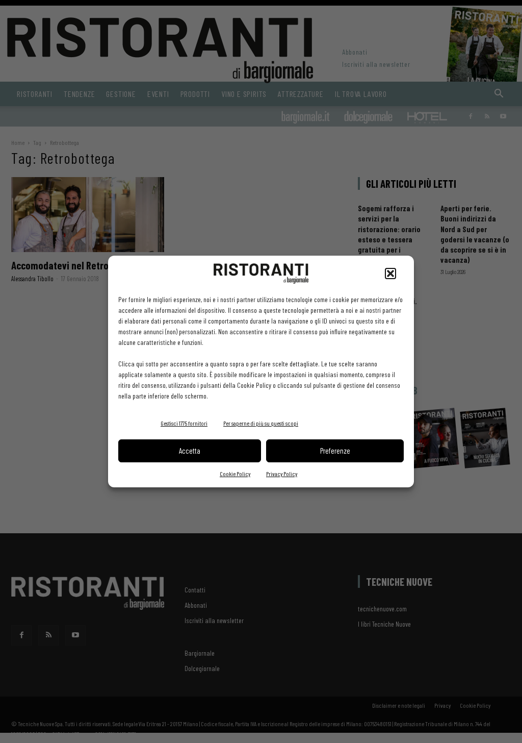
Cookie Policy (235, 473)
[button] (390, 273)
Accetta (189, 450)
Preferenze (335, 450)
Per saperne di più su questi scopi (260, 423)
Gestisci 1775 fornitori (184, 423)
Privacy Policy (281, 473)
